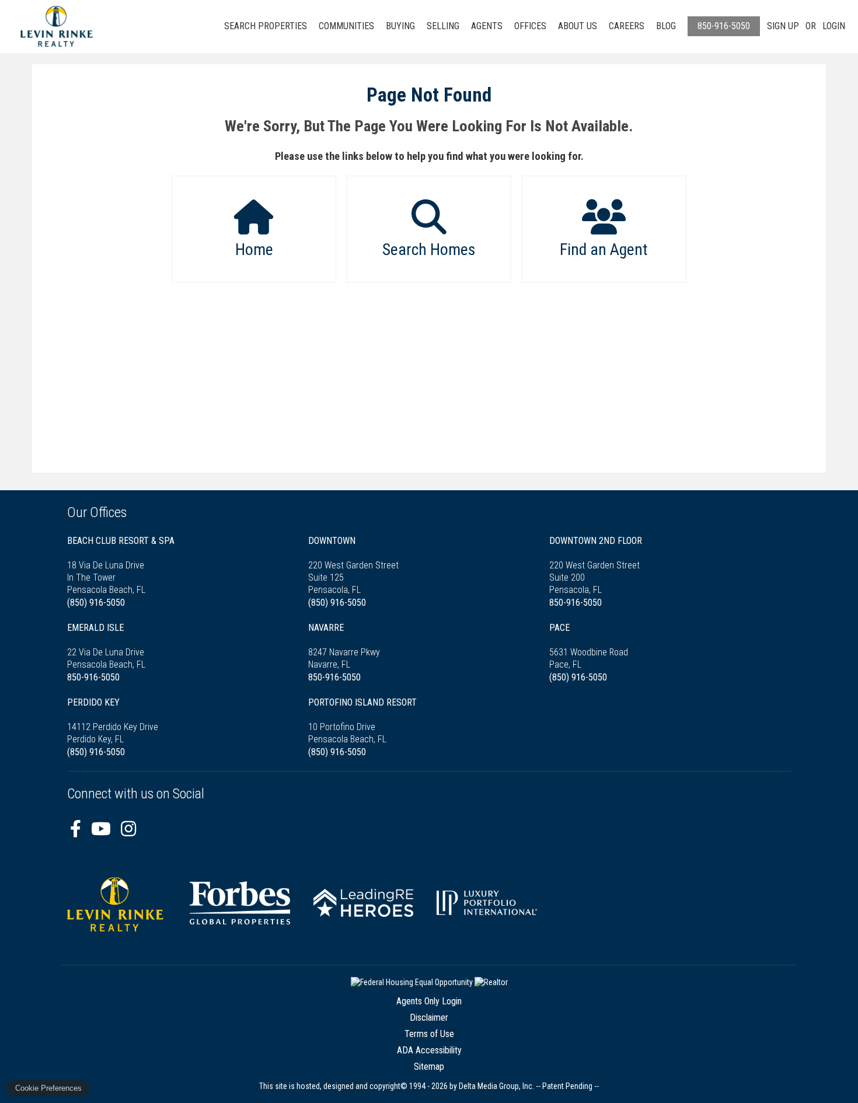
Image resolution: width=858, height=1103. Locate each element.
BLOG (666, 26)
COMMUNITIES (346, 26)
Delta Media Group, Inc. (496, 1086)
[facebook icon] (77, 829)
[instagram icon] (128, 829)
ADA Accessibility (429, 1050)
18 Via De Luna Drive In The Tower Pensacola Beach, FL (121, 565)
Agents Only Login (429, 1001)
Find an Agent (604, 249)
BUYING (400, 26)
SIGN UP (783, 26)
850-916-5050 (723, 26)
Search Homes (429, 249)
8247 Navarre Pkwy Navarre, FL (344, 646)
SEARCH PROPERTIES (265, 26)
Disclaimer (429, 1017)
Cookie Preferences (48, 1088)
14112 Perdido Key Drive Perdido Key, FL (112, 721)
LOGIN (833, 26)
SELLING (443, 26)
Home (254, 249)
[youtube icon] (103, 829)
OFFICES (530, 26)
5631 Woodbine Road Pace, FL (588, 646)
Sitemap (429, 1066)
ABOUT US (577, 26)
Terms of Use (429, 1033)
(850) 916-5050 (96, 602)
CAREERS (626, 26)
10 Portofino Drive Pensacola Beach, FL (362, 721)
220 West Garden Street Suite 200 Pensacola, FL (595, 565)
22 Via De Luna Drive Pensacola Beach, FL (106, 646)
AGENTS (487, 26)
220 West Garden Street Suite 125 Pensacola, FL (353, 565)
